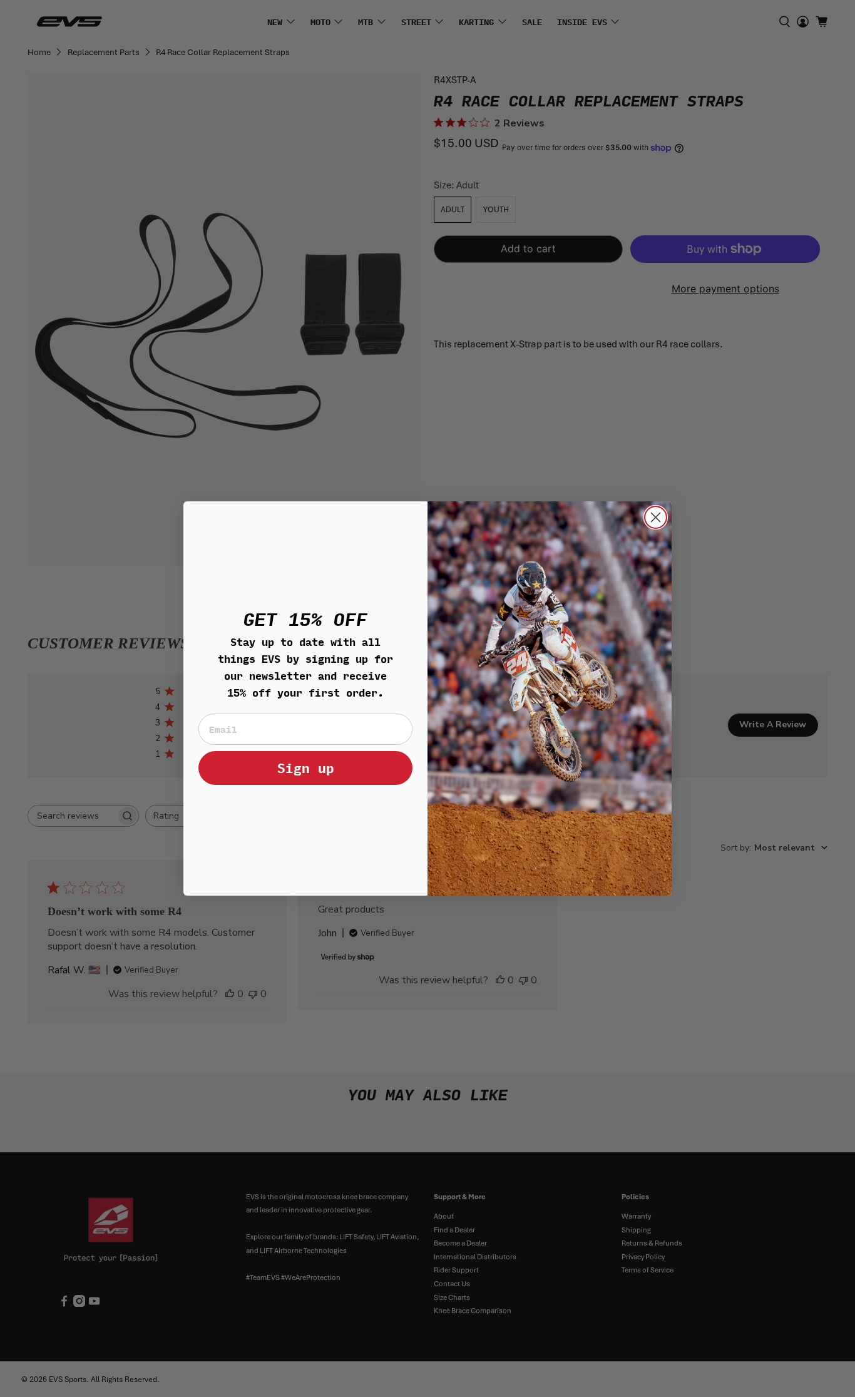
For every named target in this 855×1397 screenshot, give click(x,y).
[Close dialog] (656, 517)
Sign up (305, 767)
